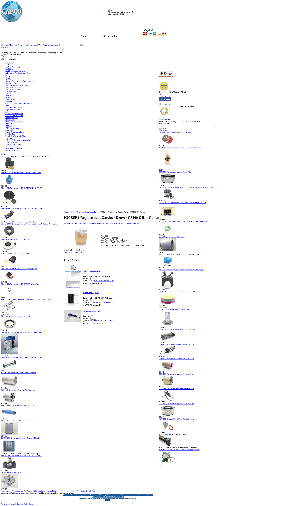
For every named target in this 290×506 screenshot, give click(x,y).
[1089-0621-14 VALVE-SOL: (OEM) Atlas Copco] (9, 280)
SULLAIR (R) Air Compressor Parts (18, 140)
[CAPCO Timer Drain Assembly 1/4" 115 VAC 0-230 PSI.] (9, 169)
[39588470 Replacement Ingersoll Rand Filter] (167, 144)
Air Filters (9, 69)
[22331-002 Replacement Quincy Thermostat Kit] (167, 400)
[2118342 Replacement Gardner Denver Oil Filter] (167, 355)
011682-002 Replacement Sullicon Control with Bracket (179, 450)
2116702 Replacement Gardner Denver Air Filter (18, 373)
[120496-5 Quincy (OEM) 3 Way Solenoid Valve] (167, 431)
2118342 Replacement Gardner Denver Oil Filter (176, 344)
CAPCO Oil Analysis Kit (91, 293)
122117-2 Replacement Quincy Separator (174, 310)
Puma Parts (9, 130)
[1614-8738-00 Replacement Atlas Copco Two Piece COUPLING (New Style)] (9, 236)
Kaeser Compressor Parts (14, 114)
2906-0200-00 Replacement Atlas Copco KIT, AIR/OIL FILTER (182, 203)
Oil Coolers (9, 124)
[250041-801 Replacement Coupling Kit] (9, 250)
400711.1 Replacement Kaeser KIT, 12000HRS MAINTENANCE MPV (27, 299)
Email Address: (164, 124)
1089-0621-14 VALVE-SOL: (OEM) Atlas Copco (19, 269)
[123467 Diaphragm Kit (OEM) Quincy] (9, 265)
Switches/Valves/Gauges (14, 144)
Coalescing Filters (11, 83)
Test (6, 146)
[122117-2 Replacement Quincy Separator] (167, 326)
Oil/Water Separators (12, 128)
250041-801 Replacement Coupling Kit (15, 239)
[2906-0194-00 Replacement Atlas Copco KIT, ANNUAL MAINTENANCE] (167, 199)
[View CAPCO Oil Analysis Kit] (103, 302)
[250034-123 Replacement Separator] (167, 251)
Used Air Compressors (13, 148)
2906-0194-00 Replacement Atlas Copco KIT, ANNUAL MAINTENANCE (187, 187)
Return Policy (52, 491)
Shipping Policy (40, 491)
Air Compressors (11, 65)
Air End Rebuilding (12, 67)
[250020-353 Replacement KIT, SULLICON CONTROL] (9, 205)
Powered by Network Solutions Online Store (17, 504)
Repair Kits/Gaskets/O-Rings (15, 136)
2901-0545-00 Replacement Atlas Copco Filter (17, 405)
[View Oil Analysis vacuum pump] (103, 321)
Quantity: (67, 250)
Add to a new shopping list (73, 252)
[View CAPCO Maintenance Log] (103, 281)
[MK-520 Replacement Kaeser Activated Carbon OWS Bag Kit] (167, 288)
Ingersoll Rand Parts (12, 110)
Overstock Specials (12, 150)
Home (66, 212)
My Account (28, 491)
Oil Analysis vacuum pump (91, 311)
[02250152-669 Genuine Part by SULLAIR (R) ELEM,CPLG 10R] (167, 233)
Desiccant (8, 95)
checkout (120, 17)
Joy (6, 112)
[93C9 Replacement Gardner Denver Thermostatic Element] (167, 168)
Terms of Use (74, 491)
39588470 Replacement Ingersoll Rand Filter (175, 132)
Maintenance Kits (11, 118)
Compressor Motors (12, 89)
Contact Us (19, 491)
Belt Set (8, 77)
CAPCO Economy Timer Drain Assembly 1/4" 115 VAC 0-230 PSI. (25, 156)
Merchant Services (164, 116)
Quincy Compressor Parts (14, 132)
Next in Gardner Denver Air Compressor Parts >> (121, 223)
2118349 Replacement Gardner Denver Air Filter (176, 359)
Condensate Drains (12, 91)
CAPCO (8, 79)
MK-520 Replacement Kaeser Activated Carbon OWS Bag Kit (181, 270)
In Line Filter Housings (13, 108)
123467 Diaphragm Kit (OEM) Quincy (15, 253)
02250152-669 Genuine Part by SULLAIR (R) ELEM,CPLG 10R (183, 221)
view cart (112, 17)
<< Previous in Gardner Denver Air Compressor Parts (83, 223)
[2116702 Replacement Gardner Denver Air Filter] (9, 386)
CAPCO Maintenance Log (91, 271)
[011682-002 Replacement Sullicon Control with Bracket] (167, 464)
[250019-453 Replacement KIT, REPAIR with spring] (9, 296)
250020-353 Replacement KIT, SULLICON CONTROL (21, 188)
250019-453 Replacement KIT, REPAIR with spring (20, 284)
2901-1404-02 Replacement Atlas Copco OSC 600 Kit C (21, 456)
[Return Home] (11, 21)
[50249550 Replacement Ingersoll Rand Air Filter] (167, 385)
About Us (9, 491)
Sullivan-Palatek (11, 142)
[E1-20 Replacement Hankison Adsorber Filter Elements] (9, 369)
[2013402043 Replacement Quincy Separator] (9, 434)
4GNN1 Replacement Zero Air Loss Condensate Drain (179, 254)
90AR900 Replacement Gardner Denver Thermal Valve (21, 173)
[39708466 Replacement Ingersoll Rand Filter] (167, 184)
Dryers (7, 97)
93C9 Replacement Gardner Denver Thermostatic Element (180, 148)
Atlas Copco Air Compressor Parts (17, 73)
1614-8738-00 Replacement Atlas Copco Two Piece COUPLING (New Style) (29, 224)
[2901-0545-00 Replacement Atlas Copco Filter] (9, 417)
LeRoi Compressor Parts (14, 116)
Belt (6, 75)
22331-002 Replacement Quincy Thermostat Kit (176, 389)
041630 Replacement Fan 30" (11, 472)
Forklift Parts (10, 101)
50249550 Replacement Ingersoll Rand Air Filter (176, 374)
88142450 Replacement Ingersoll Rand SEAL (17, 317)
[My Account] (31, 45)
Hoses (7, 105)
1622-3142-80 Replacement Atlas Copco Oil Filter (177, 329)
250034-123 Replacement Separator (172, 237)
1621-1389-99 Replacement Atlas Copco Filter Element (179, 292)
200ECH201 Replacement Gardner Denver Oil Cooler (20, 438)
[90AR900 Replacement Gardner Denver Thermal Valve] (9, 184)
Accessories (9, 63)
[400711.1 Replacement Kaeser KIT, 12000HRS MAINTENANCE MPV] (9, 311)
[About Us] (11, 45)
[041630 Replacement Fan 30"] (9, 487)
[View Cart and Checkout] (45, 45)
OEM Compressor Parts (14, 122)
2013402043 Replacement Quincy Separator (17, 421)
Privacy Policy (63, 491)
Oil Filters (9, 126)
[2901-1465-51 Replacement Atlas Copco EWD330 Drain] (9, 354)
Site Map (92, 491)
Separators (9, 138)
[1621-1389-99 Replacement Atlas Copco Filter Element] (167, 304)
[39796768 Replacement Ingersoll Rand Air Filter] (167, 415)
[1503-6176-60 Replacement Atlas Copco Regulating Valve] (9, 220)
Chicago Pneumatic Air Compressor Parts (20, 81)
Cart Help (84, 491)
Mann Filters (9, 120)
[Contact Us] (21, 45)
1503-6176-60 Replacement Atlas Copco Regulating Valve (22, 208)
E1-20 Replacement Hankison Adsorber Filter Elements (21, 357)
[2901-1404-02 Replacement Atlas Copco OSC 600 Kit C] (9, 469)
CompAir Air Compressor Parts (16, 85)
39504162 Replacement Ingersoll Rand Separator (18, 390)
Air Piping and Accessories (15, 71)
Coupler (8, 93)
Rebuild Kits (9, 134)
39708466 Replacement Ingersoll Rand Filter (175, 172)
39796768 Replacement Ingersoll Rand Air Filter (176, 404)
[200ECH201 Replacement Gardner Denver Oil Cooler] (9, 452)
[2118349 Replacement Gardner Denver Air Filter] (167, 370)
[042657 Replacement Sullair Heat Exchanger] (167, 446)
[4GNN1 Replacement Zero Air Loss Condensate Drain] (167, 266)
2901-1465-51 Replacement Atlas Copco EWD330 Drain (21, 332)
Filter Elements (10, 99)
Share (161, 94)
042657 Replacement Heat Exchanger (172, 434)
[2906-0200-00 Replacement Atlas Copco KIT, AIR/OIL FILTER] (167, 218)
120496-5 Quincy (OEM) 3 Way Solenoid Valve (176, 419)
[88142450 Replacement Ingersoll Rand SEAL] (9, 329)
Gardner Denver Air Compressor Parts (19, 103)
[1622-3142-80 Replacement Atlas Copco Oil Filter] (167, 341)
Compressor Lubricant (13, 87)
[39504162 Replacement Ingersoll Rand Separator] (9, 402)
